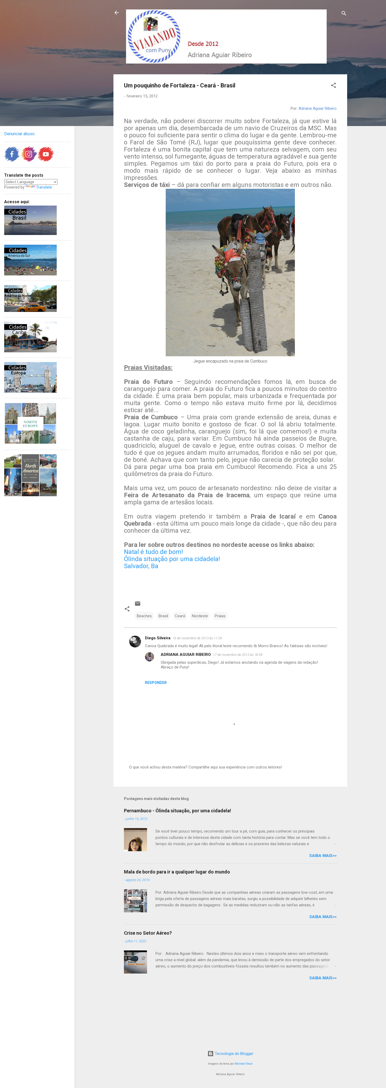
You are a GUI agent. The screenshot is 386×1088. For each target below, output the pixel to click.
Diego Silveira (157, 638)
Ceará (180, 616)
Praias (220, 616)
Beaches (144, 616)
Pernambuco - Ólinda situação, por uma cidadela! (177, 810)
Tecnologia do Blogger (233, 1053)
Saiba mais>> (323, 855)
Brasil (163, 616)
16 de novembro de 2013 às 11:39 (197, 638)
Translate (44, 187)
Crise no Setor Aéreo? (148, 933)
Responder (156, 683)
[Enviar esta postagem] (137, 605)
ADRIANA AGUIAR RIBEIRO (186, 654)
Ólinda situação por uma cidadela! (172, 559)
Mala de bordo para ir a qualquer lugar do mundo (177, 872)
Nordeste (200, 616)
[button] (333, 86)
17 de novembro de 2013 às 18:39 (237, 655)
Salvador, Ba (141, 566)
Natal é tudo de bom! (153, 552)
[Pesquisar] (344, 14)
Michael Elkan (244, 1063)
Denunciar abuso (19, 133)
